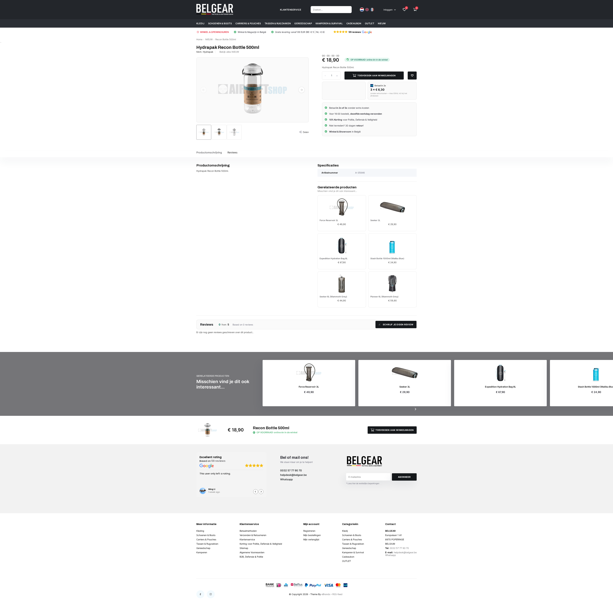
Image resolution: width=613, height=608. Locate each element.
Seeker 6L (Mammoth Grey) (333, 296)
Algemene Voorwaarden (252, 552)
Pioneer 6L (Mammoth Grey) (384, 296)
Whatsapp (286, 479)
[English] (367, 9)
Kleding (200, 530)
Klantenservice (247, 539)
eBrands (326, 594)
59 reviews (218, 461)
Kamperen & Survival (329, 23)
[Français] (372, 9)
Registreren (309, 530)
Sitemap (244, 548)
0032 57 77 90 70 (291, 470)
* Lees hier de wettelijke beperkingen (362, 483)
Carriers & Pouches (248, 23)
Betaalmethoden (248, 530)
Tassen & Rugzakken (278, 23)
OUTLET (369, 23)
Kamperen (201, 552)
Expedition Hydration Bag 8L (334, 258)
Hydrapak (208, 51)
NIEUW (382, 23)
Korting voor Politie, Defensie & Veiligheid (261, 543)
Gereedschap (303, 23)
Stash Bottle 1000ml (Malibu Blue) (387, 258)
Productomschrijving (209, 152)
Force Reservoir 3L (329, 220)
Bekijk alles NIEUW (229, 51)
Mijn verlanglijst (311, 539)
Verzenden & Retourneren (253, 535)
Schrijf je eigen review (398, 324)
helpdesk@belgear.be (293, 474)
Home (199, 39)
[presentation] (204, 90)
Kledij (200, 23)
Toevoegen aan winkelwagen (376, 75)
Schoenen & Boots (220, 23)
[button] (352, 32)
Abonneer (404, 477)
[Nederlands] (362, 9)
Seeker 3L (375, 220)
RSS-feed (337, 594)
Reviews (232, 152)
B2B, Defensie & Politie (251, 556)
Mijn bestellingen (312, 535)
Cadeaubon (353, 23)
